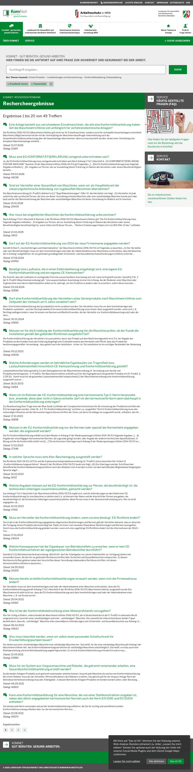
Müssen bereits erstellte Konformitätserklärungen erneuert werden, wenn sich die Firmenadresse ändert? (73, 580)
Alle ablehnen (156, 761)
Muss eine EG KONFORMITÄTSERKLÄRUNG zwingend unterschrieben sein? (59, 156)
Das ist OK (176, 761)
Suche (178, 40)
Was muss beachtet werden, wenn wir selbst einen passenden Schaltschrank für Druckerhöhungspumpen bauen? (61, 638)
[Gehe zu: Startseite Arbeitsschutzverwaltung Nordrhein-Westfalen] (93, 14)
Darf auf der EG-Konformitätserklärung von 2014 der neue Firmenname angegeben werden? (69, 243)
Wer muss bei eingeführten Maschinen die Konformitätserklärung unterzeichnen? (62, 214)
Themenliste (39, 84)
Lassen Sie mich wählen (126, 761)
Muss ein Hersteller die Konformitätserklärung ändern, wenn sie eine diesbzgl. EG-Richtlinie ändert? (74, 517)
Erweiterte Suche (19, 84)
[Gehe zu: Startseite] (15, 14)
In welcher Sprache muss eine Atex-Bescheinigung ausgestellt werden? (55, 456)
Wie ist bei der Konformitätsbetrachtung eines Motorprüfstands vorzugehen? (60, 610)
